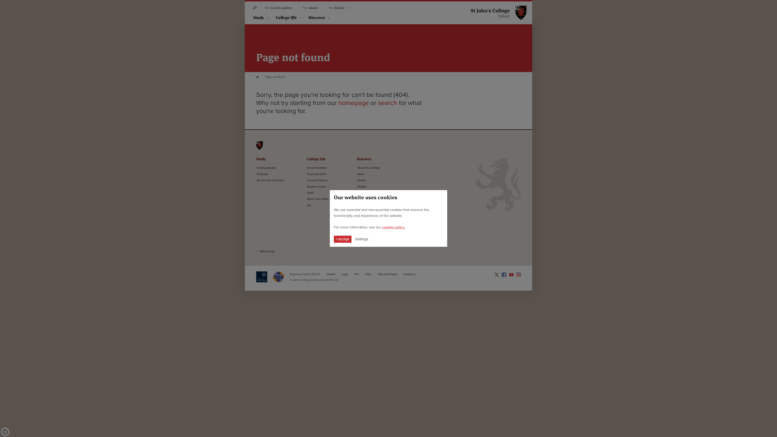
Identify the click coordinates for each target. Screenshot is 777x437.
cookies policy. (393, 227)
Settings (361, 239)
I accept (342, 239)
